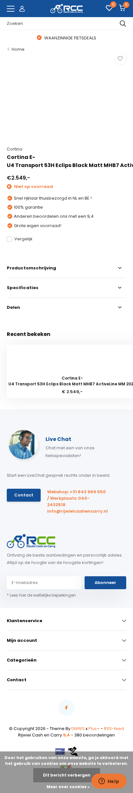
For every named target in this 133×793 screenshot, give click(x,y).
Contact (23, 495)
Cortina (14, 149)
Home (18, 49)
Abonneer (105, 582)
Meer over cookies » (68, 786)
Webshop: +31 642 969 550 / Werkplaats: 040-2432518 (76, 498)
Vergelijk (23, 239)
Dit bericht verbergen (66, 775)
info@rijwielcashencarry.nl (77, 511)
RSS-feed (114, 728)
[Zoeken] (123, 23)
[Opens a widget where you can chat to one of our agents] (109, 782)
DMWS (78, 728)
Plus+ (94, 728)
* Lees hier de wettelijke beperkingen (41, 595)
